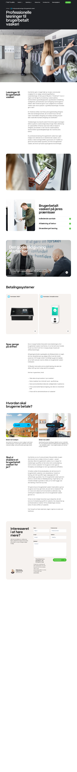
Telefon (52, 534)
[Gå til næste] (75, 314)
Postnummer (54, 528)
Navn (35, 528)
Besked (35, 541)
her (43, 562)
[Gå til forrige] (2, 314)
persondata (36, 572)
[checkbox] (34, 559)
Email (35, 534)
